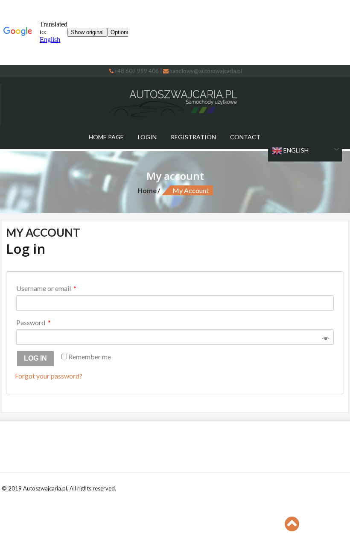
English (295, 150)
